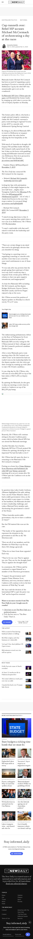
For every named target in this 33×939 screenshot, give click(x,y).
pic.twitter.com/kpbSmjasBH (12, 204)
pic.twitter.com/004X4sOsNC (13, 161)
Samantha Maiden (12, 45)
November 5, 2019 (8, 167)
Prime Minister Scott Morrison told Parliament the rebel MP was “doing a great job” (16, 469)
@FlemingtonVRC (15, 194)
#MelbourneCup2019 (10, 197)
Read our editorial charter (16, 884)
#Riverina (23, 192)
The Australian (10, 224)
